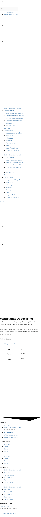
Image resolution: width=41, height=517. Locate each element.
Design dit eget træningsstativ (13, 108)
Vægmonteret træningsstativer (15, 113)
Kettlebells (9, 140)
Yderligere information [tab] (10, 344)
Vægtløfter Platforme (12, 148)
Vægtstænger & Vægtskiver (14, 133)
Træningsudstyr (8, 130)
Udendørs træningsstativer (14, 120)
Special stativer (10, 125)
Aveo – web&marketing (9, 513)
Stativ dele (7, 128)
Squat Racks (9, 135)
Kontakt (6, 451)
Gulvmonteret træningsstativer (14, 115)
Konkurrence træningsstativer (14, 118)
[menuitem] (20, 25)
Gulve (7, 145)
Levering (6, 446)
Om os (6, 449)
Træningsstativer (9, 110)
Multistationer (10, 123)
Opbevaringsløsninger (12, 150)
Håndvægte (9, 138)
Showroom (7, 444)
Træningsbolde (10, 143)
